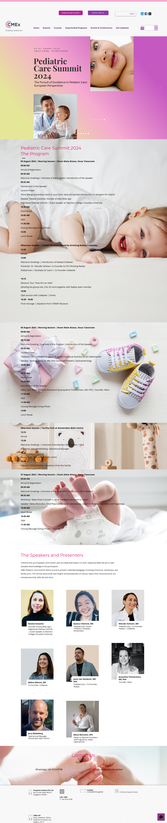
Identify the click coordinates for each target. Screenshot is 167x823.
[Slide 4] (86, 133)
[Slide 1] (78, 133)
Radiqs (82, 266)
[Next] (160, 88)
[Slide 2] (81, 133)
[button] (142, 27)
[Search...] (156, 27)
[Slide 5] (88, 133)
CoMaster (70, 270)
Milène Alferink (35, 682)
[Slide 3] (83, 133)
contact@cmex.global (111, 769)
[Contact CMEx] (149, 13)
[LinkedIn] (142, 13)
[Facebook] (146, 13)
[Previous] (6, 88)
